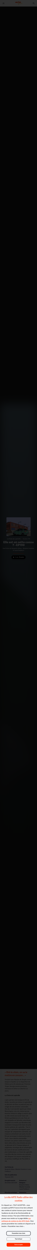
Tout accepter (18, 1244)
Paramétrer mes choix (18, 1233)
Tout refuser (18, 1239)
